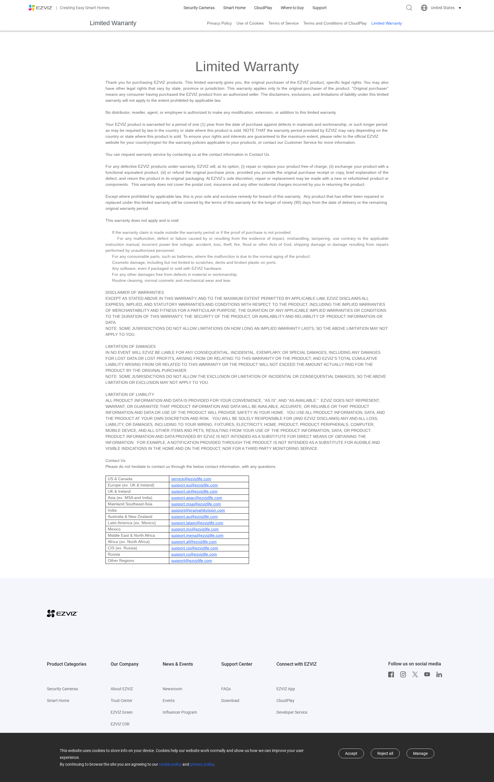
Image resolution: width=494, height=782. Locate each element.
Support (319, 7)
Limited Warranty (386, 23)
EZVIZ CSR (120, 724)
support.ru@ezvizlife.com (194, 554)
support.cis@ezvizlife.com (194, 548)
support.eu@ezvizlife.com (194, 485)
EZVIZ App (285, 689)
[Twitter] (416, 674)
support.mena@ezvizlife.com (197, 535)
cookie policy (170, 764)
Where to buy (292, 7)
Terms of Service (283, 23)
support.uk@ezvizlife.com (194, 491)
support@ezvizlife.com (191, 560)
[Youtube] (428, 674)
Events (169, 700)
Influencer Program (180, 712)
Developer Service (291, 712)
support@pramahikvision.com (198, 510)
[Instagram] (404, 674)
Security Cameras (199, 7)
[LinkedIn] (440, 674)
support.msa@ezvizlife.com (196, 504)
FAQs (226, 689)
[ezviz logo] (41, 8)
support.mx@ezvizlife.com (195, 529)
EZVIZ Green (122, 712)
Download (230, 700)
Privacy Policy (219, 23)
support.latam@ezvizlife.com (197, 522)
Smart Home (234, 7)
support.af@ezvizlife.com (194, 541)
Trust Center (121, 700)
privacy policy (202, 764)
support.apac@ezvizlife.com (196, 497)
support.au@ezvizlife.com (194, 516)
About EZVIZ (122, 689)
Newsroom (172, 689)
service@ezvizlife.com (191, 478)
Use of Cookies (250, 23)
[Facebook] (392, 674)
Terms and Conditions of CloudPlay (335, 23)
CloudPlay (263, 7)
